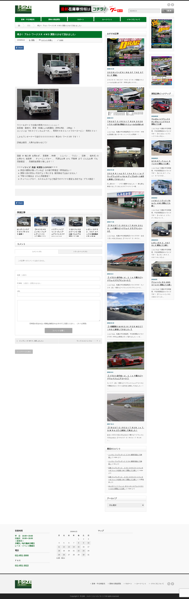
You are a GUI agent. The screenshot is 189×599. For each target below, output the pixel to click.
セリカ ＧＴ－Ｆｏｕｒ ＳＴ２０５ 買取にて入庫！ (160, 162)
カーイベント (107, 19)
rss (168, 4)
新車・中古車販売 (27, 19)
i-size (61, 40)
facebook (172, 4)
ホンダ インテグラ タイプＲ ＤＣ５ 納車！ (23, 231)
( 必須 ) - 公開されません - (29, 283)
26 (64, 555)
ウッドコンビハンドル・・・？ (87, 341)
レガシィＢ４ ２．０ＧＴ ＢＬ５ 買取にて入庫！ (160, 244)
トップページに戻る (24, 351)
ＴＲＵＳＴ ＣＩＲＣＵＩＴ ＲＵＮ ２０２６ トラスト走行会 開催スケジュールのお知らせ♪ (125, 124)
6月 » (63, 558)
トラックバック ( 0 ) (80, 251)
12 (64, 547)
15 (78, 547)
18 (59, 551)
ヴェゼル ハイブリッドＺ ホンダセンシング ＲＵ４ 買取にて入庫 (160, 121)
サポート (80, 19)
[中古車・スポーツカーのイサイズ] (35, 12)
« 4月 (58, 558)
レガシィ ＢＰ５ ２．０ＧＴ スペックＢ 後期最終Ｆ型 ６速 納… (92, 232)
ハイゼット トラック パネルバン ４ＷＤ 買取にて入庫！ (160, 203)
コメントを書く (47, 40)
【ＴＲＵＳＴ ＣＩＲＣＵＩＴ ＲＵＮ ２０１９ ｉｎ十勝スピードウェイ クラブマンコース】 (125, 228)
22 (78, 551)
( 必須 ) (22, 275)
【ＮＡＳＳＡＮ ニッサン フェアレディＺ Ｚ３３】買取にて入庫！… (40, 234)
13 (69, 547)
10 (88, 543)
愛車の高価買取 (54, 19)
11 (59, 547)
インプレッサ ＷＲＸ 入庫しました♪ (31, 341)
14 (74, 547)
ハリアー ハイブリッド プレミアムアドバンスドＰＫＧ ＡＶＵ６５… (58, 234)
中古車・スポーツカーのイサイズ (92, 596)
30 (83, 555)
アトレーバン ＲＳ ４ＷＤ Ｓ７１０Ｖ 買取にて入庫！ (161, 283)
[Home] (19, 25)
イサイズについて (133, 19)
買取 (28, 26)
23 (83, 551)
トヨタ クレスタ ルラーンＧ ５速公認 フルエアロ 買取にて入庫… (75, 232)
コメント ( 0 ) (36, 251)
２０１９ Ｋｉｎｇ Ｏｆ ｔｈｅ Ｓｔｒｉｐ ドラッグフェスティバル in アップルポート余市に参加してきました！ (125, 176)
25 (59, 555)
